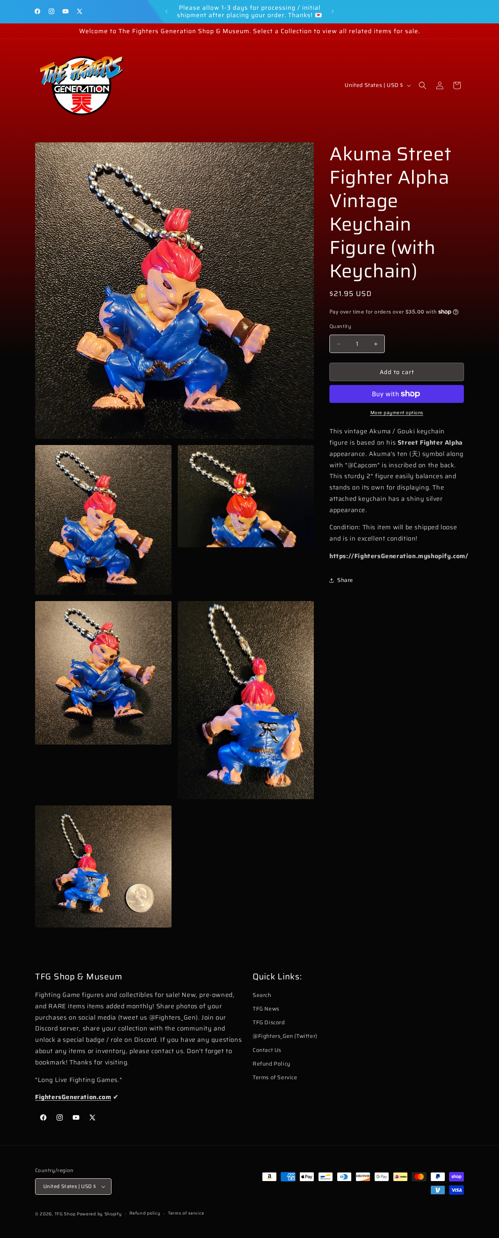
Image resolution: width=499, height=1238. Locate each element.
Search (262, 995)
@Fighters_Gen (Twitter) (285, 1036)
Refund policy (144, 1213)
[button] (422, 85)
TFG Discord (269, 1022)
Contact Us (267, 1050)
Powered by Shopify (99, 1214)
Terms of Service (275, 1077)
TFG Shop (65, 1214)
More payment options (396, 412)
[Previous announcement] (166, 11)
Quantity (340, 326)
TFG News (266, 1008)
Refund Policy (271, 1063)
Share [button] (345, 580)
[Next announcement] (332, 11)
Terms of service (186, 1213)
